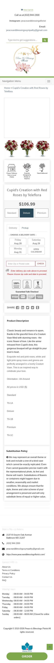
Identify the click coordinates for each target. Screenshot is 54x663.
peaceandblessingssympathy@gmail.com (26, 30)
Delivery (13, 228)
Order (27, 656)
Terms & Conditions (11, 570)
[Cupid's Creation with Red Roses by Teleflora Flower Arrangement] (11, 149)
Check (40, 263)
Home (7, 88)
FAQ (4, 580)
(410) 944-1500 (13, 543)
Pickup (25, 228)
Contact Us (7, 577)
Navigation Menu (11, 81)
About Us (6, 567)
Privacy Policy (8, 573)
